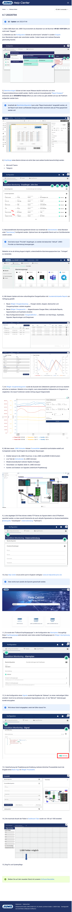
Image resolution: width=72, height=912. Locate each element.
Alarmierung (10, 232)
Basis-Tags (15, 770)
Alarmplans (54, 632)
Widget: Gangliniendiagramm (16, 387)
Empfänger (8, 160)
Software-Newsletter (47, 879)
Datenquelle (7, 521)
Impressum (18, 904)
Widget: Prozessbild (28, 770)
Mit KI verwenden (62, 9)
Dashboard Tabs (33, 819)
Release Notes (13, 9)
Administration (53, 230)
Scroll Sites (21, 908)
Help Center (12, 575)
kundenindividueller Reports (58, 296)
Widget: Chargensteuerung (19, 304)
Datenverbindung (27, 521)
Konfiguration (21, 35)
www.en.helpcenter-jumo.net (52, 575)
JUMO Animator (20, 448)
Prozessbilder (35, 448)
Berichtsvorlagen (9, 91)
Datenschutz (26, 904)
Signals (25, 695)
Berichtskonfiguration (24, 105)
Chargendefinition (31, 315)
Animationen (19, 459)
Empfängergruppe (12, 635)
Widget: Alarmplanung (62, 635)
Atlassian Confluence (30, 908)
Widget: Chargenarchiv (18, 309)
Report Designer (57, 93)
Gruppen (57, 35)
